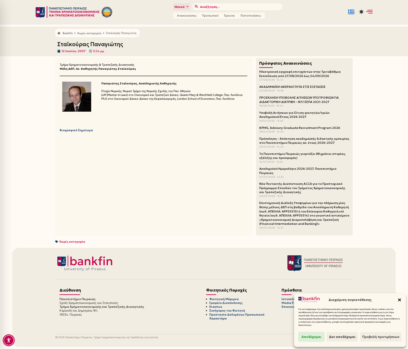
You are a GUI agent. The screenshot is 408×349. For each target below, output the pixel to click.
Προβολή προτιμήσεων (380, 337)
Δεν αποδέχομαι (342, 337)
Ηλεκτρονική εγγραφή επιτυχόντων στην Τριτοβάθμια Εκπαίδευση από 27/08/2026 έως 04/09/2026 (300, 74)
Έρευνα (229, 15)
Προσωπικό (210, 15)
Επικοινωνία (291, 307)
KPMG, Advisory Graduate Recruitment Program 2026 (299, 128)
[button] (399, 300)
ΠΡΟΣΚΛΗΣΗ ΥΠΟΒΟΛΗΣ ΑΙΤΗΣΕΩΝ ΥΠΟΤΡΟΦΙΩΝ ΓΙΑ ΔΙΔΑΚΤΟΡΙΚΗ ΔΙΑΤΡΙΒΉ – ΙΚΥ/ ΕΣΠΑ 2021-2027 (299, 100)
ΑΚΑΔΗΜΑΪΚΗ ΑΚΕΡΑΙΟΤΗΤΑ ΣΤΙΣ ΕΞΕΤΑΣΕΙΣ (292, 87)
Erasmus (215, 307)
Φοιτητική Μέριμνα (224, 299)
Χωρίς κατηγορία (72, 242)
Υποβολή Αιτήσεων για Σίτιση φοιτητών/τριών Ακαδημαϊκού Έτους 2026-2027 (294, 115)
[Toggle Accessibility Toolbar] (8, 340)
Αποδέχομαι (311, 337)
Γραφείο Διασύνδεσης (226, 303)
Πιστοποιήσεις (250, 15)
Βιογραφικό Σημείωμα (76, 130)
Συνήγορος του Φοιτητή (227, 310)
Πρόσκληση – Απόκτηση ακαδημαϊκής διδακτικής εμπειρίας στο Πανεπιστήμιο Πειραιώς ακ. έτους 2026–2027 (304, 141)
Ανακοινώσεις (187, 15)
